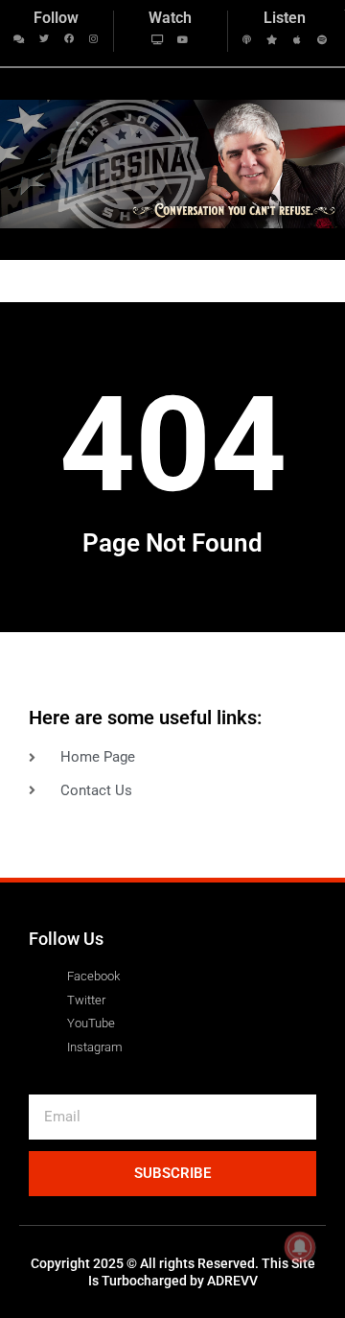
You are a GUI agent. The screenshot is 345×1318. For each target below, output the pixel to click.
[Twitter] (44, 38)
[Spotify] (322, 39)
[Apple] (297, 39)
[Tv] (158, 39)
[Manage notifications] (300, 1247)
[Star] (272, 39)
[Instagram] (93, 38)
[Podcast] (247, 39)
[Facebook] (69, 38)
